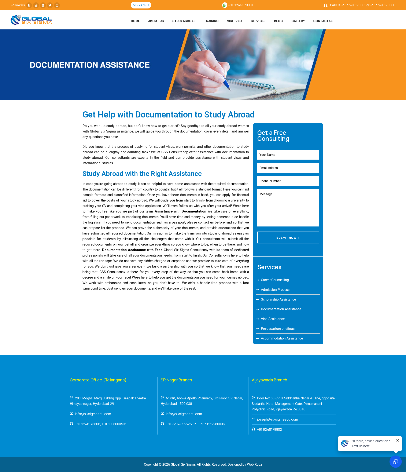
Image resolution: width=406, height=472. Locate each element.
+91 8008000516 (114, 424)
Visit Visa (234, 21)
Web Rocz (254, 464)
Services (258, 21)
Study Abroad (184, 21)
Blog (278, 21)
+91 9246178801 (353, 5)
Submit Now (286, 238)
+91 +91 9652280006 (209, 424)
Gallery (298, 21)
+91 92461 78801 (240, 5)
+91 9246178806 (382, 5)
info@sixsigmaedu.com (93, 413)
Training (211, 21)
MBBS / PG (141, 5)
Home (135, 21)
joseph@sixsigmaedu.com (277, 419)
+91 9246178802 (269, 429)
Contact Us (323, 21)
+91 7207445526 (179, 424)
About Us (156, 21)
